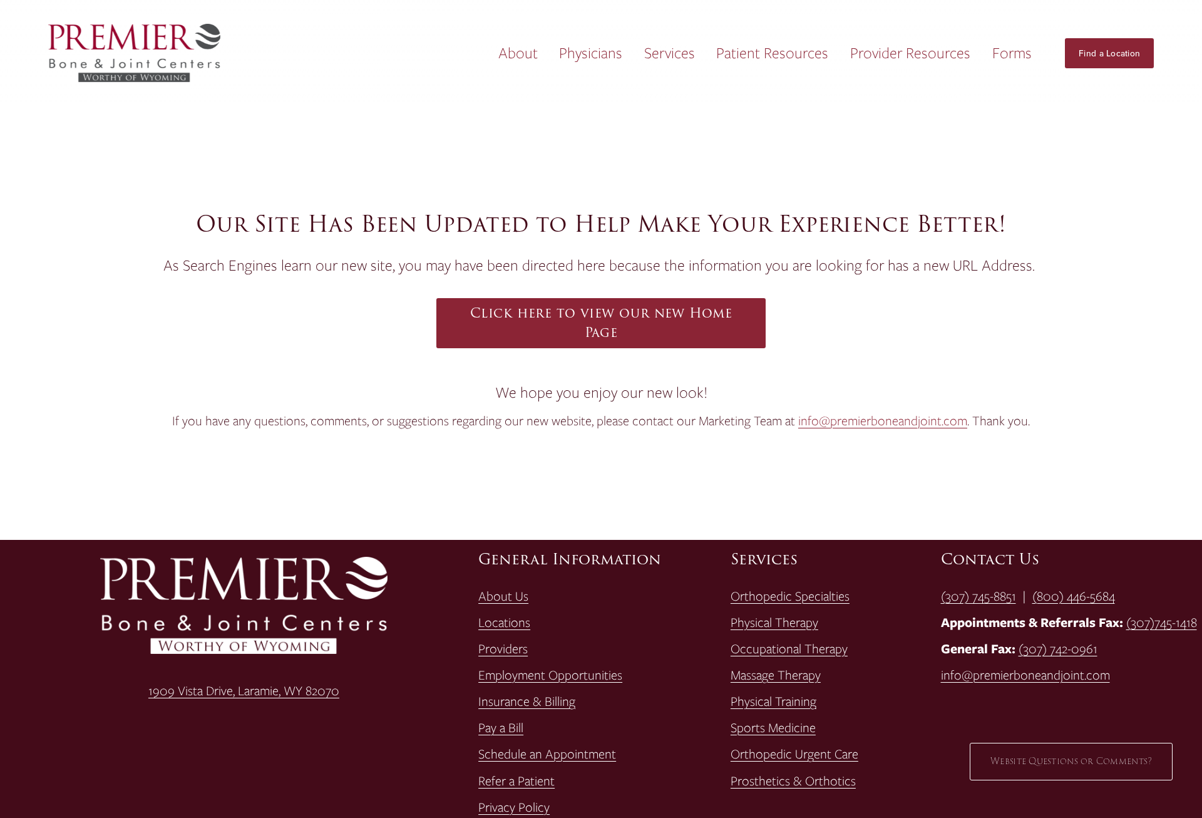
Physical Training (773, 701)
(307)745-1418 (1161, 622)
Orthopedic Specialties (790, 596)
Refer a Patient (516, 781)
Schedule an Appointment (547, 754)
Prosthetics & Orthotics (793, 781)
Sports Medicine (773, 728)
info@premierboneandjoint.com (882, 421)
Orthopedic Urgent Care (794, 754)
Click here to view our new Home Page (601, 323)
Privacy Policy (514, 807)
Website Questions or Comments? (1071, 761)
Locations (504, 622)
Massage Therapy (776, 675)
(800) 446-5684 (1073, 596)
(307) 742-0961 (1058, 649)
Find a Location (1109, 53)
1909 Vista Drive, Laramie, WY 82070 (243, 691)
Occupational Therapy (789, 649)
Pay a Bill (500, 728)
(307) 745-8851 (978, 596)
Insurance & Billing (526, 701)
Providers (503, 649)
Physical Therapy (774, 622)
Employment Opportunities (550, 675)
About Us (503, 596)
